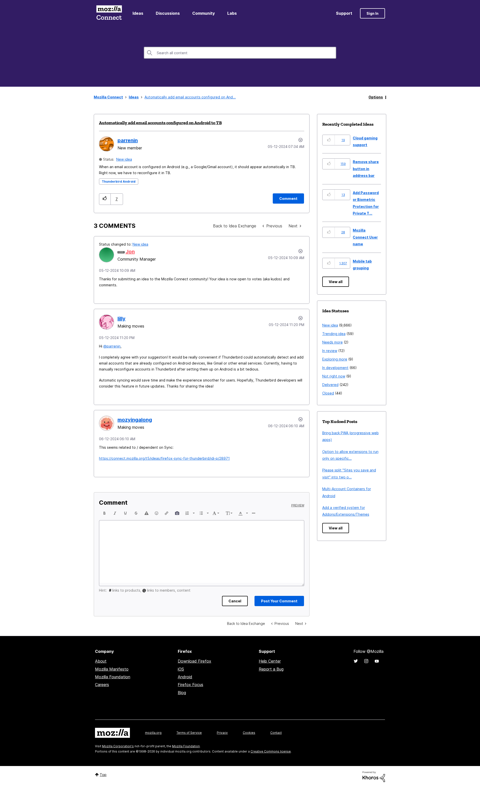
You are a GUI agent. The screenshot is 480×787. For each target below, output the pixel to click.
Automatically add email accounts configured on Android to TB (160, 122)
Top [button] (103, 775)
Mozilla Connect (109, 13)
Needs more (332, 342)
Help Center (270, 661)
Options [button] (375, 97)
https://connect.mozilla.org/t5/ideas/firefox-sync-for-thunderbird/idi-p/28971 (164, 458)
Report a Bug (271, 669)
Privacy (222, 733)
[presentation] (105, 513)
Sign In (372, 13)
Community (203, 13)
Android (185, 676)
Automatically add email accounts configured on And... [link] (190, 97)
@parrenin (111, 346)
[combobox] (240, 53)
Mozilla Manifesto (111, 669)
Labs (232, 13)
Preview (297, 505)
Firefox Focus (190, 684)
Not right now (333, 376)
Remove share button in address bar (366, 169)
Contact (276, 733)
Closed (328, 393)
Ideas (137, 13)
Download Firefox (194, 661)
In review (329, 351)
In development (335, 368)
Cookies (249, 733)
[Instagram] (366, 661)
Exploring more (334, 359)
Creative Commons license (270, 751)
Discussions (168, 13)
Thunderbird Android (119, 181)
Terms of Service (189, 733)
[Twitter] (356, 661)
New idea (124, 159)
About (100, 661)
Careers (102, 684)
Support (344, 13)
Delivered (330, 385)
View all (335, 282)
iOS (181, 669)
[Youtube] (376, 661)
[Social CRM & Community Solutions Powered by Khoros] (373, 776)
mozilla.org (153, 733)
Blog (182, 692)
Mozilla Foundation (112, 676)
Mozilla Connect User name (365, 237)
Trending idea (334, 334)
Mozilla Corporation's (118, 746)
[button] (105, 199)
